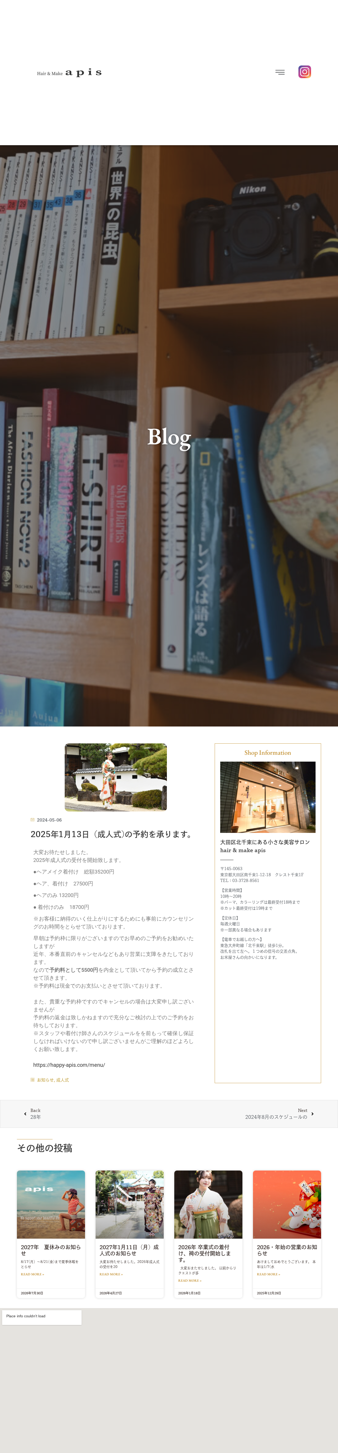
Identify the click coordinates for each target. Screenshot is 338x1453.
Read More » (32, 1274)
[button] (234, 72)
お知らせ (45, 1080)
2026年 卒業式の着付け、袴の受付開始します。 (204, 1253)
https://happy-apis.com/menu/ (69, 1065)
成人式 (62, 1080)
